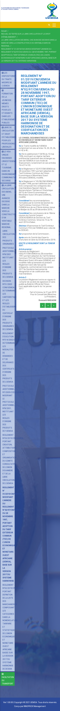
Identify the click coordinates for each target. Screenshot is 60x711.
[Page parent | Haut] (48, 305)
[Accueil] (52, 10)
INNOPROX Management (35, 706)
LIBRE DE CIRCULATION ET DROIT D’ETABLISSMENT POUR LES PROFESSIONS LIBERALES (10, 137)
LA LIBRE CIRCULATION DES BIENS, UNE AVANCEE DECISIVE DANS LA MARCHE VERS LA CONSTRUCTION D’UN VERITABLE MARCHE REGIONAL (29, 43)
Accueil (4, 31)
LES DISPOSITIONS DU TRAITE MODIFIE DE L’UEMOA (8, 79)
